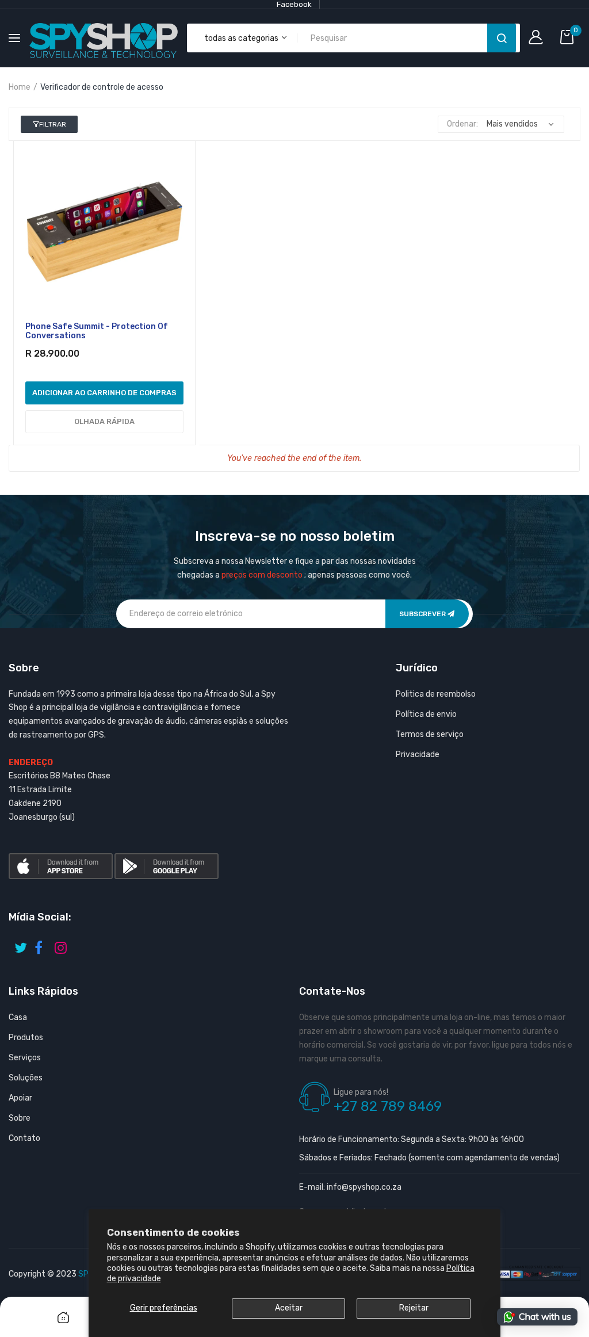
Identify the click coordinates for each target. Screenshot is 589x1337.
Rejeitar (414, 1308)
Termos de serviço (430, 734)
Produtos (26, 1037)
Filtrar (52, 124)
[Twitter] (21, 944)
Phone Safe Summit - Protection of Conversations (96, 331)
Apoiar (20, 1098)
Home (19, 87)
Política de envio (426, 714)
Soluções (26, 1078)
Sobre (19, 1118)
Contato (24, 1138)
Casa (18, 1017)
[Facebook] (42, 944)
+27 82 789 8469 (388, 1106)
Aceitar (289, 1308)
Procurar (501, 38)
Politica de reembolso (436, 694)
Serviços (25, 1058)
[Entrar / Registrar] (539, 38)
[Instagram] (62, 944)
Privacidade (417, 754)
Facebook (294, 4)
